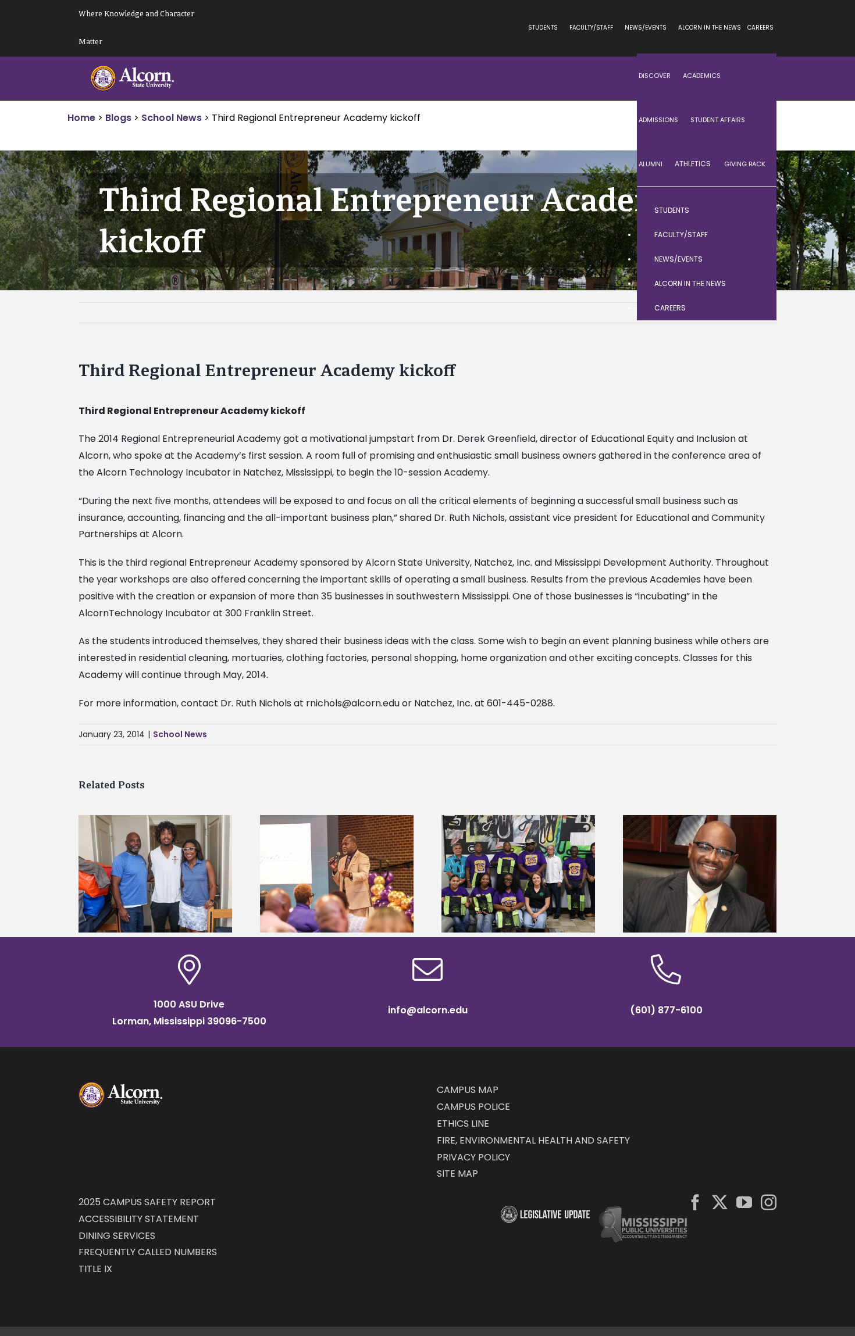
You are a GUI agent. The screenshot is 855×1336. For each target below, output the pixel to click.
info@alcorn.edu (428, 1010)
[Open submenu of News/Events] (756, 259)
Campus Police (473, 1106)
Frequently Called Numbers (148, 1252)
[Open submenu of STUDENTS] (756, 210)
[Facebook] (695, 1202)
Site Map (457, 1173)
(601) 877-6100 (666, 1010)
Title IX (95, 1269)
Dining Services (117, 1235)
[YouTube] (744, 1202)
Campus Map (467, 1089)
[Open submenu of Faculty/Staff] (756, 235)
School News (180, 734)
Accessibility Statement (139, 1219)
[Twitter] (720, 1202)
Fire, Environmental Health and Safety (533, 1140)
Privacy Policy (473, 1157)
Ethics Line (463, 1123)
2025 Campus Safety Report (147, 1202)
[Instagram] (768, 1202)
